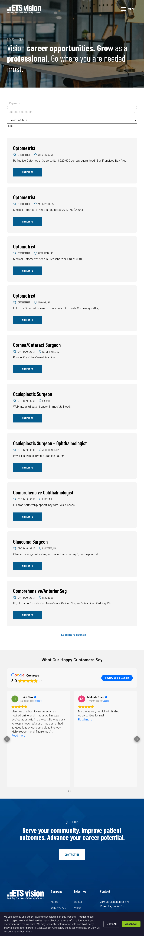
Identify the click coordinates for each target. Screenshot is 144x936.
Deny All (112, 923)
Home (54, 901)
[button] (123, 9)
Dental (78, 901)
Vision (77, 907)
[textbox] (72, 111)
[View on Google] (14, 698)
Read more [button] (18, 719)
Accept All (131, 923)
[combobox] (72, 111)
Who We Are (58, 907)
